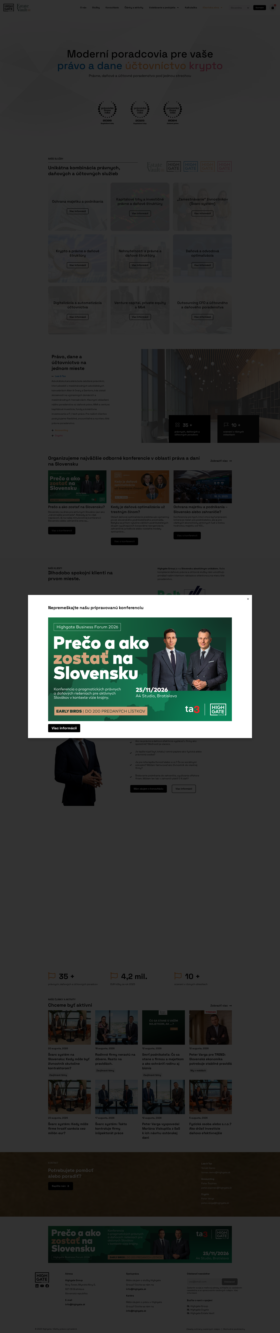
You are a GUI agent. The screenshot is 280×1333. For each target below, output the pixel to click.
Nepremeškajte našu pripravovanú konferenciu (96, 607)
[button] (248, 599)
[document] (140, 666)
